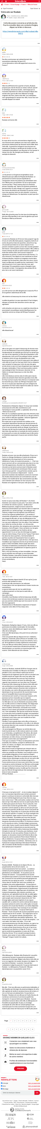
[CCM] (30, 1115)
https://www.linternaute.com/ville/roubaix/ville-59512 (20, 32)
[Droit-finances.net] (30, 1119)
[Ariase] (10, 1127)
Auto (4, 1086)
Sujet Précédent (8, 8)
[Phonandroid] (30, 1127)
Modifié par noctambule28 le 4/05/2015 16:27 (14, 403)
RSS (15, 1102)
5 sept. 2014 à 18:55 (7, 666)
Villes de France (32, 4)
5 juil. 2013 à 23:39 (7, 952)
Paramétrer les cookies (8, 1104)
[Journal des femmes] (10, 1115)
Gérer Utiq (18, 1104)
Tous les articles (8, 1102)
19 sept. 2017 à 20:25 (7, 211)
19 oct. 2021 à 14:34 (7, 80)
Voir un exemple (34, 1083)
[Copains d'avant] (10, 1123)
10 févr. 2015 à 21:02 (7, 452)
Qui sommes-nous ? (7, 1100)
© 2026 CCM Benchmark (20, 1106)
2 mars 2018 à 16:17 (7, 169)
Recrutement (20, 1102)
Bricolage (5, 1089)
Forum (7, 4)
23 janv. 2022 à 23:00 (18, 17)
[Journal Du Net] (10, 1119)
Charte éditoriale (23, 1100)
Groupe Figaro (35, 1104)
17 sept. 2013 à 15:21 (7, 789)
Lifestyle (5, 1083)
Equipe (16, 1100)
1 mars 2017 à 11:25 (7, 233)
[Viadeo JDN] (30, 1123)
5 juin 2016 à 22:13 (7, 346)
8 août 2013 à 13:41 (7, 862)
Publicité (30, 1100)
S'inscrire (20, 1068)
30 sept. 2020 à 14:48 (7, 135)
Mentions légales (26, 1104)
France (23, 4)
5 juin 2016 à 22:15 (7, 327)
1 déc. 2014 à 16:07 (7, 576)
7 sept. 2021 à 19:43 (7, 115)
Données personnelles (31, 1102)
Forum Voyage (15, 4)
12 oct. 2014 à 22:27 (7, 622)
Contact (36, 1100)
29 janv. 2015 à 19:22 (7, 498)
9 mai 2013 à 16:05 (7, 984)
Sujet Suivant (34, 8)
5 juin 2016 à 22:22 (7, 285)
